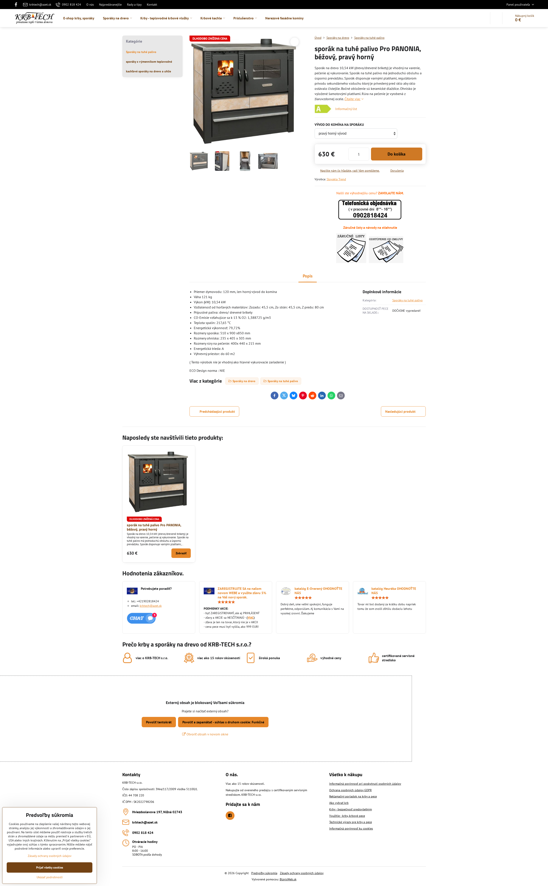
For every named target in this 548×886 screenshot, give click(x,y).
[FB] (17, 4)
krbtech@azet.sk (151, 606)
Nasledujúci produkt (400, 411)
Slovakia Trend (336, 179)
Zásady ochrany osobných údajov (302, 873)
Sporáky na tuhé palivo (407, 300)
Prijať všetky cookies (49, 867)
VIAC (251, 618)
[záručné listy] (351, 262)
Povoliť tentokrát (159, 722)
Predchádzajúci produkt (217, 411)
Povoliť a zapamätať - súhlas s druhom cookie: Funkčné (223, 722)
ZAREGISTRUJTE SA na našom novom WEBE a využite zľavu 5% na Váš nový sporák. (242, 592)
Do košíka (396, 154)
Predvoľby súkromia (264, 873)
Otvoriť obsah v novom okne (207, 734)
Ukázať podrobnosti (50, 877)
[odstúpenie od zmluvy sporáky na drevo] (386, 262)
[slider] (226, 602)
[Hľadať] (496, 18)
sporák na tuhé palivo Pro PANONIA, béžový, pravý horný (154, 527)
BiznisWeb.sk (288, 879)
